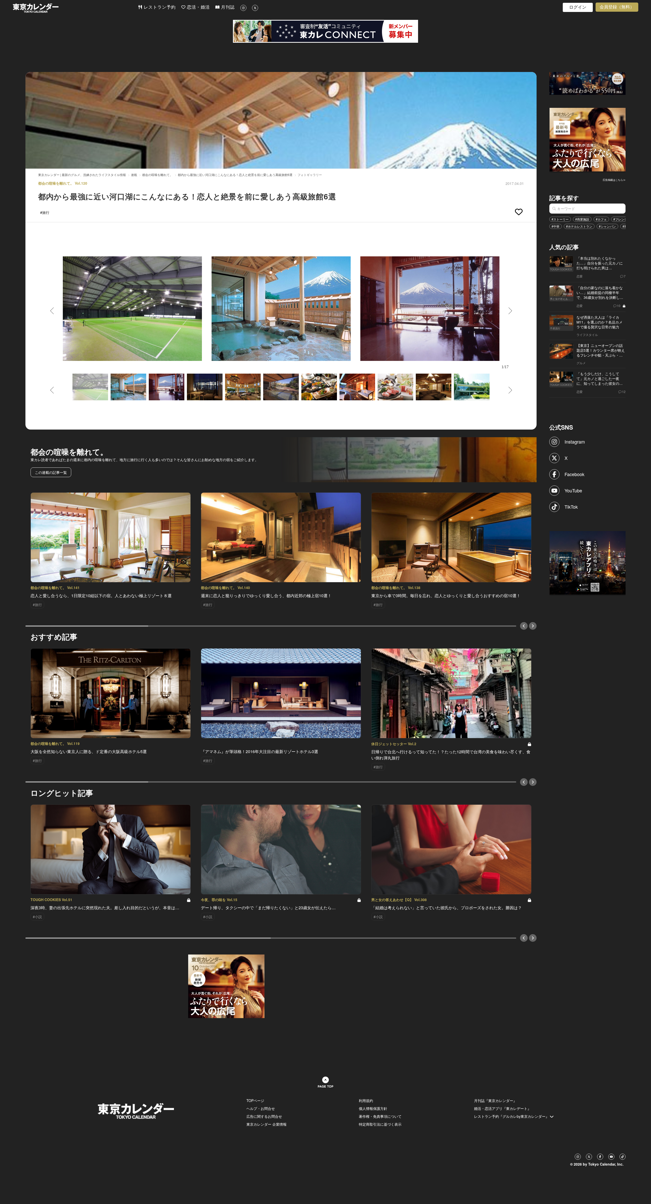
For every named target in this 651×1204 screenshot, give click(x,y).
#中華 (555, 226)
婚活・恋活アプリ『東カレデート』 (502, 1108)
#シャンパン (607, 226)
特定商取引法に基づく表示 (380, 1124)
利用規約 (366, 1100)
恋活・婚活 (197, 7)
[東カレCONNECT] (325, 31)
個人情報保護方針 (373, 1108)
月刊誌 (227, 7)
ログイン (577, 7)
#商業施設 (582, 219)
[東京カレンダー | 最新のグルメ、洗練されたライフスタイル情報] (75, 8)
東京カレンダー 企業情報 (266, 1124)
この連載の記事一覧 (51, 472)
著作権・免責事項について (380, 1116)
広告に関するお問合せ (264, 1116)
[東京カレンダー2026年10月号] (226, 985)
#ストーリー (560, 219)
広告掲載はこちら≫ (614, 180)
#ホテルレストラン (579, 226)
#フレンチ (620, 219)
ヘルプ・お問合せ (260, 1108)
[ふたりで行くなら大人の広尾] (588, 139)
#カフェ (601, 219)
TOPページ (255, 1100)
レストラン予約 (159, 7)
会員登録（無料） (617, 7)
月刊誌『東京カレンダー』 (495, 1100)
